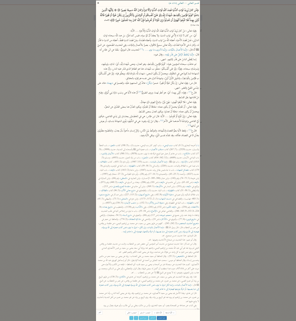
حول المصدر (161, 318)
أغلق (100, 312)
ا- (131, 318)
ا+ (136, 318)
